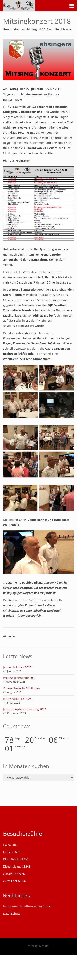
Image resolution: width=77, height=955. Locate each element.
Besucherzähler (23, 833)
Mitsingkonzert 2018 (37, 21)
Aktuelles (9, 636)
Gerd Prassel (63, 29)
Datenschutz (11, 913)
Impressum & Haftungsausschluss (26, 906)
